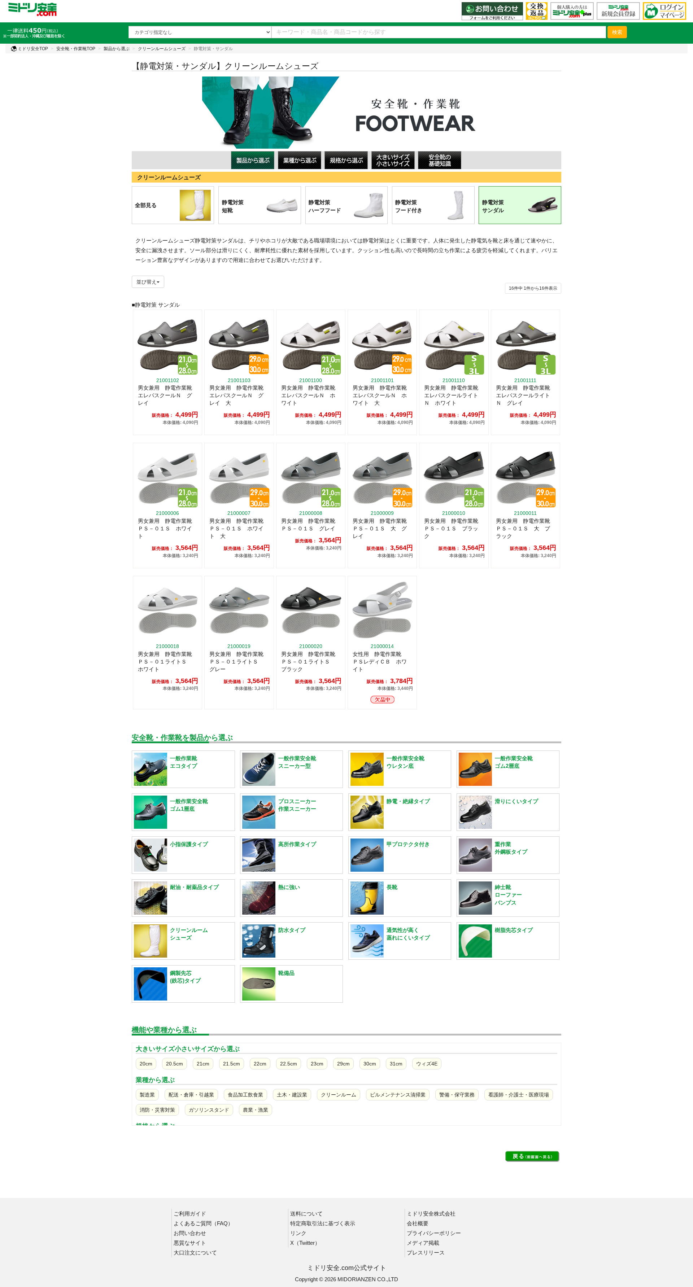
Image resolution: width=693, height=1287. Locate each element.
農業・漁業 (255, 1110)
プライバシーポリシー (434, 1233)
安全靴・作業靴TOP (75, 48)
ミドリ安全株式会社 (431, 1214)
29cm (343, 1064)
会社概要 (417, 1223)
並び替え (146, 282)
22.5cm (288, 1064)
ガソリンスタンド (209, 1110)
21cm (203, 1064)
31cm (396, 1064)
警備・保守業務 (457, 1095)
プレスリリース (426, 1252)
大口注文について (195, 1252)
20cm (146, 1064)
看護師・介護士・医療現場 (518, 1095)
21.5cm (231, 1064)
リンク (298, 1233)
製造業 (147, 1095)
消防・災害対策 (157, 1110)
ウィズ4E (426, 1064)
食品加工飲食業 (245, 1095)
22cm (260, 1064)
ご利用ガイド (190, 1214)
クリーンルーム (338, 1095)
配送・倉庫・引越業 (191, 1095)
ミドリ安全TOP (32, 48)
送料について (306, 1214)
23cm (317, 1064)
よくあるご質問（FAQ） (203, 1223)
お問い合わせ (190, 1233)
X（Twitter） (305, 1243)
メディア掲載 (423, 1243)
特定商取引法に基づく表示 (322, 1223)
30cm (369, 1064)
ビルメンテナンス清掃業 (398, 1095)
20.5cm (174, 1064)
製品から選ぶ (117, 48)
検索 (617, 32)
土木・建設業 (292, 1095)
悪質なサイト (190, 1243)
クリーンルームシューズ (162, 48)
